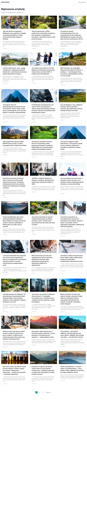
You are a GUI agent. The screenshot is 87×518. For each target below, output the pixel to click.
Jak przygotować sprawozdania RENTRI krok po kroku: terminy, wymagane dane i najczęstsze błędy (15, 143)
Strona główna (82, 2)
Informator (5, 2)
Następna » (48, 392)
